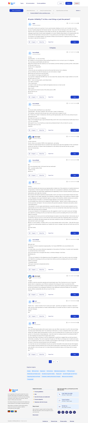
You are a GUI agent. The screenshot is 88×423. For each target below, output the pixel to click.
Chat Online (65, 399)
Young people (30, 379)
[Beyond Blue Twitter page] (70, 414)
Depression (42, 371)
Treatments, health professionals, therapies (51, 376)
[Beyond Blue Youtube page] (63, 414)
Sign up (68, 3)
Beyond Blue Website (13, 390)
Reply (75, 42)
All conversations (30, 3)
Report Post (50, 41)
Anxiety (28, 371)
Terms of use (54, 421)
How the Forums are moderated (42, 396)
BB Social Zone (35, 371)
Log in (60, 3)
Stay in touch (35, 414)
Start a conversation (16, 10)
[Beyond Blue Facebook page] (59, 414)
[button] (29, 42)
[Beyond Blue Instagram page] (67, 414)
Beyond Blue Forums (13, 3)
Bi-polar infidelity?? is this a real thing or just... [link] (40, 13)
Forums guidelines (41, 3)
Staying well (58, 373)
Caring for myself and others (45, 10)
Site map (72, 421)
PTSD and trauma (70, 371)
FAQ (35, 394)
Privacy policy (63, 421)
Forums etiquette (39, 399)
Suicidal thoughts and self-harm (70, 373)
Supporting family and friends (62, 10)
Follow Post (41, 42)
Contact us (45, 421)
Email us (64, 406)
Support (76, 3)
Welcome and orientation (67, 376)
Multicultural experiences (59, 371)
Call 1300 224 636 (67, 393)
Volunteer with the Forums (41, 402)
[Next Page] (57, 361)
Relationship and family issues (33, 373)
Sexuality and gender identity (48, 373)
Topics (22, 3)
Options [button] (77, 10)
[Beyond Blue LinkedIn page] (74, 414)
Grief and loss (50, 371)
